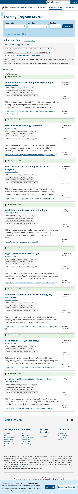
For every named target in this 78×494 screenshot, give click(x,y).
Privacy (24, 433)
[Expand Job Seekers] (34, 7)
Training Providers (55, 7)
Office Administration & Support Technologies (29, 82)
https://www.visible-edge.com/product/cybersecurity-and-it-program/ (31, 326)
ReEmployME (44, 436)
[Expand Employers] (46, 7)
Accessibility (25, 440)
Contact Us (70, 7)
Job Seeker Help (9, 437)
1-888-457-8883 (62, 433)
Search (67, 26)
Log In (75, 2)
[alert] (39, 77)
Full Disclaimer (20, 466)
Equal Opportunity (27, 435)
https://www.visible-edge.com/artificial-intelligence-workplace (28, 408)
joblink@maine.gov (63, 435)
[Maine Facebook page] (68, 419)
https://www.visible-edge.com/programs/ (20, 242)
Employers (41, 7)
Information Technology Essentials (23, 125)
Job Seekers (29, 7)
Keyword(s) (9, 23)
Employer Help (8, 440)
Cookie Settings (27, 444)
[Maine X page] (72, 419)
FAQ (5, 435)
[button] (16, 34)
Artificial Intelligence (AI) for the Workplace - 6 (29, 379)
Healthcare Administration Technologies (26, 210)
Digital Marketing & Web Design (22, 253)
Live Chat (60, 440)
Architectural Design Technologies (23, 340)
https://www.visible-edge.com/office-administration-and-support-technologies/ (30, 112)
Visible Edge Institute (11, 85)
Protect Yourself (9, 444)
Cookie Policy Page (25, 491)
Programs (7, 446)
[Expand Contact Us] (75, 7)
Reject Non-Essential (66, 487)
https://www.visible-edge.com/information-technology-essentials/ (30, 155)
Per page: (6, 69)
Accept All (50, 487)
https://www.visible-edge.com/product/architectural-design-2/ (28, 367)
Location (31, 23)
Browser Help (8, 442)
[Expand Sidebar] (2, 14)
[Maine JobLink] (9, 7)
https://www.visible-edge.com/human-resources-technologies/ (29, 198)
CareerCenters (62, 437)
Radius (53, 23)
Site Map (7, 448)
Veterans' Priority (27, 437)
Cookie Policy (26, 442)
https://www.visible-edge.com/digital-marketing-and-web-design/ (30, 283)
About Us (7, 433)
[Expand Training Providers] (63, 7)
